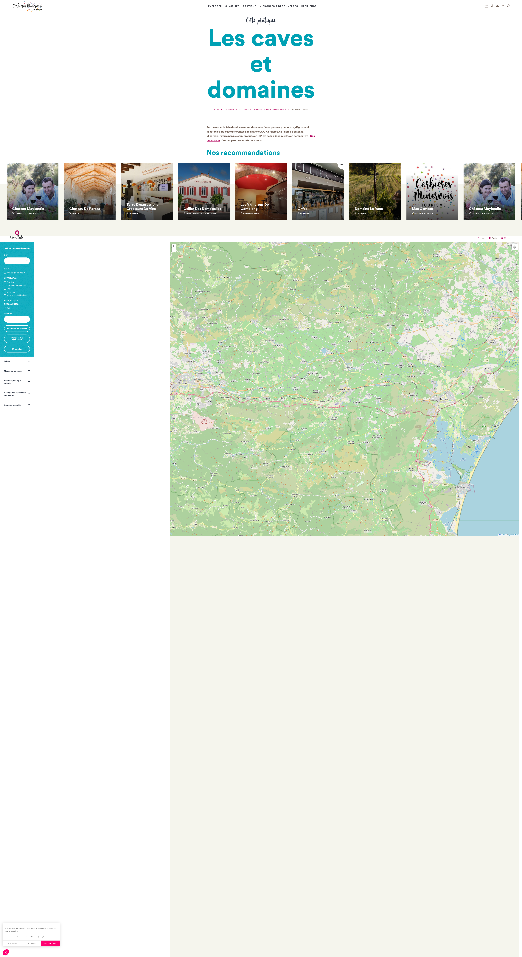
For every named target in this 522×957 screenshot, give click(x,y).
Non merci (12, 943)
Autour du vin (243, 109)
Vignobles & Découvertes (279, 6)
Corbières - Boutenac (16, 285)
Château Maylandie (28, 209)
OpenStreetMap (513, 535)
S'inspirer (232, 6)
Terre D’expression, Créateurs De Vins (142, 207)
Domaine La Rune (369, 209)
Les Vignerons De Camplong (255, 207)
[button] (5, 952)
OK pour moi (50, 943)
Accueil (216, 109)
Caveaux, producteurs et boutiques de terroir (270, 109)
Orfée (302, 209)
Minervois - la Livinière (17, 295)
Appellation (10, 278)
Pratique (249, 6)
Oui (8, 308)
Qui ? (6, 269)
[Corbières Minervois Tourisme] (27, 6)
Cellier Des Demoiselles (202, 209)
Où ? (6, 255)
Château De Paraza (84, 209)
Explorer (215, 6)
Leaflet (503, 535)
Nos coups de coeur (16, 273)
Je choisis (31, 943)
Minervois (11, 292)
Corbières (11, 282)
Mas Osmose (422, 209)
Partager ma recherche (17, 339)
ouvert (8, 313)
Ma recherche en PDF (17, 328)
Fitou (9, 289)
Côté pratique (229, 109)
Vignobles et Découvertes (11, 302)
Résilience (309, 6)
